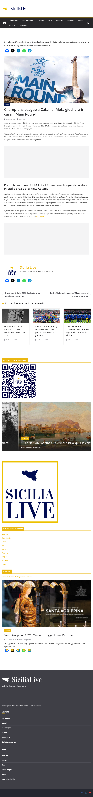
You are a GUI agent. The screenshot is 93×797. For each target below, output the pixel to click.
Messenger (6, 728)
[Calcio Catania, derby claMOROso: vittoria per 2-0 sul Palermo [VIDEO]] (46, 310)
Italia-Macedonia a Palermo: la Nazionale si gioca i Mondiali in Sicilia (77, 331)
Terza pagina (7, 770)
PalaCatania (40, 216)
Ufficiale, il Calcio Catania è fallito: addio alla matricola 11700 (14, 331)
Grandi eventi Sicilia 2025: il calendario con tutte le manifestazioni (23, 295)
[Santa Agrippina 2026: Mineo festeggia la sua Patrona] (46, 603)
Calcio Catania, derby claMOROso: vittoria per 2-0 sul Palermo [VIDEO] (46, 331)
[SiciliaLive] (4, 23)
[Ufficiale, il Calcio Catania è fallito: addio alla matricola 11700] (15, 310)
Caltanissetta (28, 20)
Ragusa (81, 20)
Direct (4, 732)
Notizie (5, 755)
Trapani (23, 25)
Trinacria (8, 438)
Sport (7, 104)
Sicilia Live (22, 119)
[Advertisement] (46, 162)
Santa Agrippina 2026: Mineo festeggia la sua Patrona (38, 635)
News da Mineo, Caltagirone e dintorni (17, 577)
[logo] (22, 676)
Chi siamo (6, 718)
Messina (59, 20)
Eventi (4, 760)
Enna (50, 20)
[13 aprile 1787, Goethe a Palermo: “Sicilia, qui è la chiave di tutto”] (46, 403)
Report (4, 774)
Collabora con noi (9, 742)
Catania (41, 20)
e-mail (4, 723)
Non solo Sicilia (8, 779)
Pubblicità (6, 737)
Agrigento (13, 20)
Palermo (70, 20)
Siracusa (13, 25)
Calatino (7, 630)
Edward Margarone (24, 640)
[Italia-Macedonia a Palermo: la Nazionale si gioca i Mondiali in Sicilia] (77, 310)
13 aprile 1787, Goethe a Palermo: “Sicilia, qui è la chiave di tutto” (46, 443)
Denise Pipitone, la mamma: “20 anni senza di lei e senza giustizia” (69, 295)
